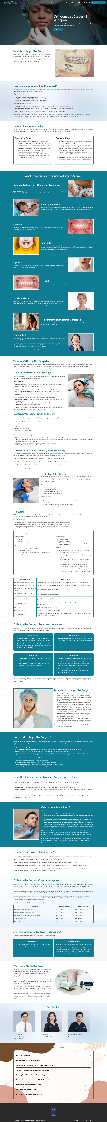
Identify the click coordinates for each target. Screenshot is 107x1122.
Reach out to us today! (25, 797)
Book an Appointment (98, 3)
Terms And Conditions (87, 1120)
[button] (53, 1055)
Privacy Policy (76, 1120)
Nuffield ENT (17, 1105)
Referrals (73, 3)
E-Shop (80, 3)
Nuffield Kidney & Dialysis (86, 1105)
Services (60, 3)
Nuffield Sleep (63, 1105)
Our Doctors (52, 3)
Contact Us (87, 3)
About (44, 3)
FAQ (67, 3)
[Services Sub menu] (63, 2)
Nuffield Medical (44, 1105)
